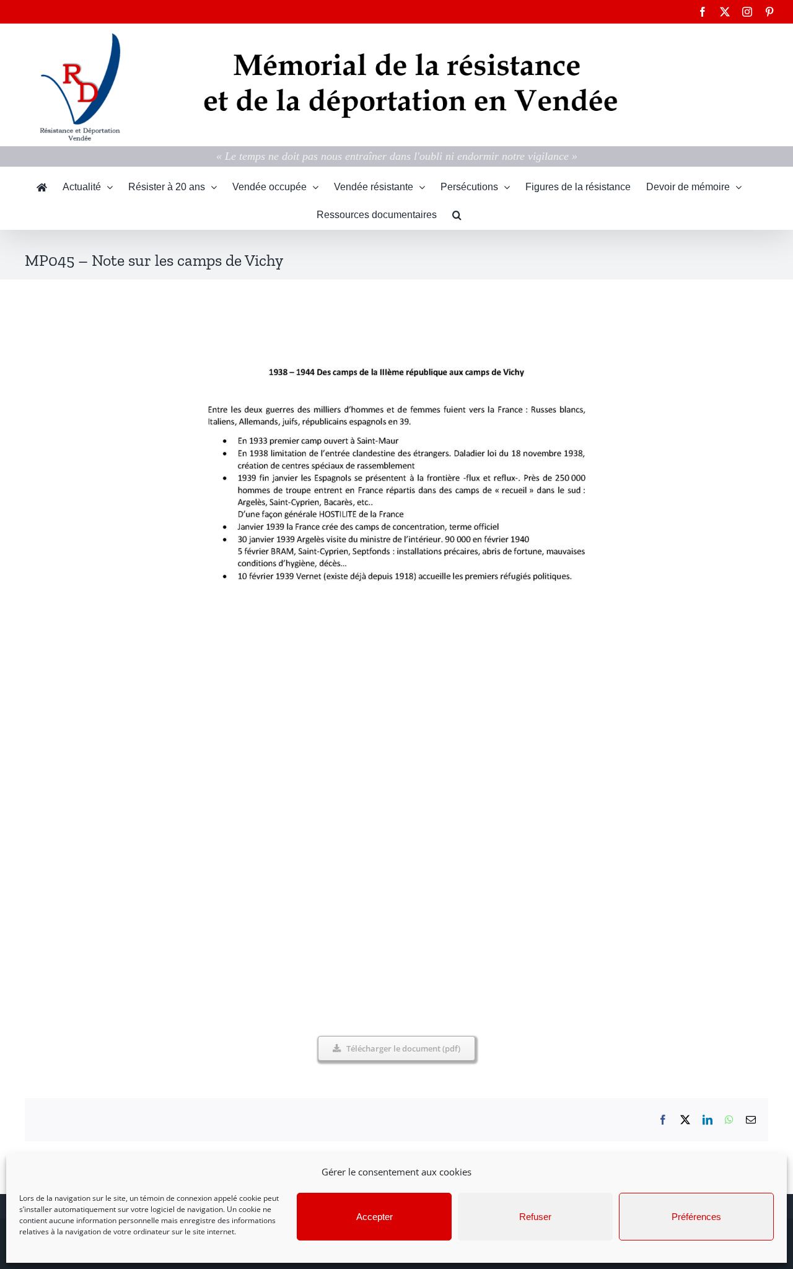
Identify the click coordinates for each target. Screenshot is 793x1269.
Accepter (374, 1216)
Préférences (696, 1216)
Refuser (535, 1216)
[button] (457, 215)
